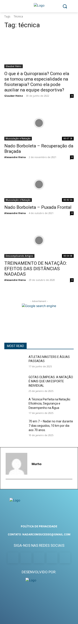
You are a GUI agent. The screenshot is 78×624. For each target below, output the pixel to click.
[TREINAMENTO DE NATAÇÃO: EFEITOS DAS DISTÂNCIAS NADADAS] (39, 240)
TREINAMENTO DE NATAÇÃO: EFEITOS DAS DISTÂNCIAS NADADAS (35, 269)
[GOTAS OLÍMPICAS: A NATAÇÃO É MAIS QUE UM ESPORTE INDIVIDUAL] (14, 382)
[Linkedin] (39, 557)
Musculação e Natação (18, 138)
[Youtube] (65, 557)
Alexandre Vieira (15, 157)
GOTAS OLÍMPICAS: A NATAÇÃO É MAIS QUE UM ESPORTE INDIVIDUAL (51, 381)
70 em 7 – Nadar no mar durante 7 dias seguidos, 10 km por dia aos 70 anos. (51, 426)
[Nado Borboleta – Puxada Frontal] (39, 184)
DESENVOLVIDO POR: (39, 572)
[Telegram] (52, 557)
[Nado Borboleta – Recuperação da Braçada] (39, 123)
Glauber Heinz (13, 66)
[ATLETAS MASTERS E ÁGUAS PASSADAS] (14, 362)
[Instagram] (26, 557)
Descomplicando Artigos (19, 255)
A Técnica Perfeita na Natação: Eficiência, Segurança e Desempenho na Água (50, 404)
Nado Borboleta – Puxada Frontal (38, 207)
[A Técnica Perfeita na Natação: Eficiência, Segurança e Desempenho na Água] (14, 404)
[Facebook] (13, 557)
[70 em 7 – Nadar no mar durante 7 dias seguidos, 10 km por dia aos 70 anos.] (14, 426)
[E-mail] (7, 486)
